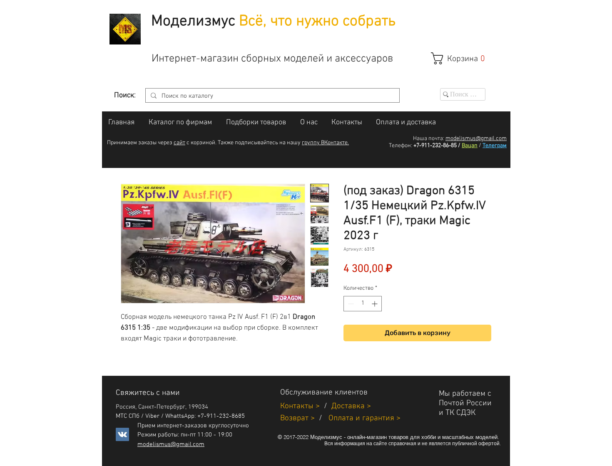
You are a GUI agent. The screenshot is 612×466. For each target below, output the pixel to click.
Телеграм (495, 145)
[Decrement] (350, 303)
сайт (179, 142)
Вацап (470, 145)
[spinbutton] (362, 303)
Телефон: (400, 145)
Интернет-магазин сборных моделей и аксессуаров (272, 58)
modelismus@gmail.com (476, 138)
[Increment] (375, 303)
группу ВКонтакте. (325, 142)
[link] (462, 58)
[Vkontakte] (122, 434)
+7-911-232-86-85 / (437, 145)
